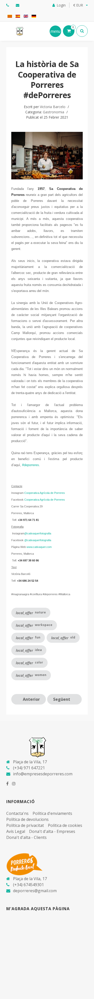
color (29, 662)
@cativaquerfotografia (37, 533)
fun (28, 637)
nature (31, 612)
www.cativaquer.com (39, 546)
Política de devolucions (27, 819)
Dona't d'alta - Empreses (52, 831)
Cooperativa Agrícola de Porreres (44, 492)
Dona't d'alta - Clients (26, 837)
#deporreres (30, 465)
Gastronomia (53, 112)
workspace (34, 625)
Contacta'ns (17, 813)
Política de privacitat (25, 825)
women (31, 675)
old (63, 637)
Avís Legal (15, 831)
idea (29, 650)
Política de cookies (65, 825)
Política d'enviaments (52, 813)
